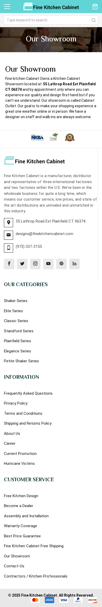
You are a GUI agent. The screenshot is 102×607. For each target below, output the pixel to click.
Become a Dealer (18, 505)
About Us (12, 433)
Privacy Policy (15, 403)
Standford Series (18, 331)
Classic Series (16, 320)
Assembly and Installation (26, 516)
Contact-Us (14, 566)
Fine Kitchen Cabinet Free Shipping (34, 546)
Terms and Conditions (23, 413)
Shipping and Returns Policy (28, 423)
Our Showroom (17, 556)
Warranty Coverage (20, 526)
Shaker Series (15, 300)
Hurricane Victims (19, 463)
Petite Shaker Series (21, 361)
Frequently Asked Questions (28, 393)
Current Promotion (20, 453)
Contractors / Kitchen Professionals (35, 576)
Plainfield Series (17, 341)
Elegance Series (17, 351)
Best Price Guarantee (22, 536)
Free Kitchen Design (21, 496)
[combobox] (51, 20)
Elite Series (13, 311)
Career (9, 443)
